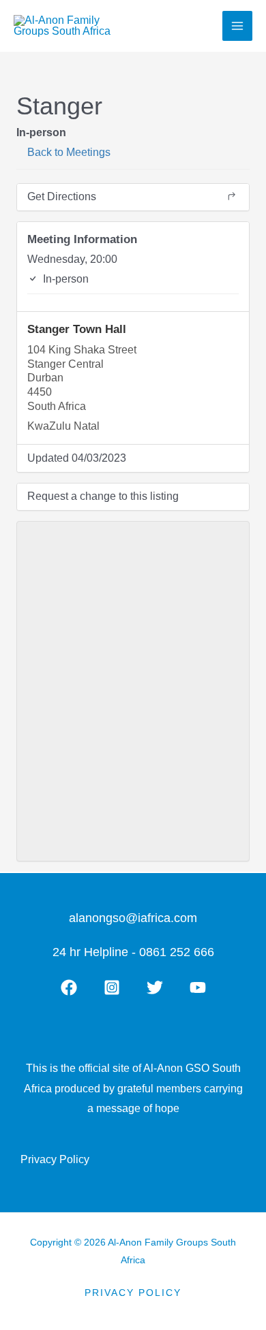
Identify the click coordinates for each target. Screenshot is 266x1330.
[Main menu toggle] (237, 26)
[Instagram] (111, 987)
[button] (133, 1293)
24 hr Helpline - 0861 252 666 (133, 952)
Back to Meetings (67, 152)
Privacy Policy (54, 1159)
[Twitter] (154, 987)
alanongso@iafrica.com (133, 918)
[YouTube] (197, 987)
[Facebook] (69, 987)
